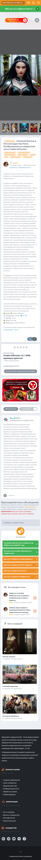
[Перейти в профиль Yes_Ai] (5, 419)
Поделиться (11, 409)
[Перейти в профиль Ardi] (5, 164)
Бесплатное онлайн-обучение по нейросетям (17, 552)
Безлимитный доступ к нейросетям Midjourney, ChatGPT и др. (18, 544)
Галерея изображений (11, 780)
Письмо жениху (9, 657)
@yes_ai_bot (25, 748)
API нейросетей (9, 818)
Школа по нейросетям (11, 815)
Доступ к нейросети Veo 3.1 (15, 571)
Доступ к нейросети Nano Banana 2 (18, 559)
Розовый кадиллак (10, 686)
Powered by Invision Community (20, 856)
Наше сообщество (10, 783)
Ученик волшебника (11, 716)
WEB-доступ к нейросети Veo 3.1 (18, 9)
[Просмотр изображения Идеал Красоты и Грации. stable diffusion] (14, 127)
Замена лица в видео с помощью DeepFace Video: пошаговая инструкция (20, 610)
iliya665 (7, 659)
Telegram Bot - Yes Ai (10, 330)
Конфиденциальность (11, 789)
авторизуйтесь (30, 507)
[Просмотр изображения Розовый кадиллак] (20, 674)
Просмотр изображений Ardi (20, 167)
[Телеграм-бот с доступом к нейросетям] (20, 390)
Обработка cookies (10, 792)
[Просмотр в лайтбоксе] (20, 75)
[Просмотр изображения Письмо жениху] (20, 641)
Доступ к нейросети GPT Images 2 (18, 565)
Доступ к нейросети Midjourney (17, 577)
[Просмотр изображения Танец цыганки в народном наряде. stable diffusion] (33, 127)
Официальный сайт (10, 786)
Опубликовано (22, 420)
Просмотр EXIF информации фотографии (20, 371)
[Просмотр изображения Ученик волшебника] (20, 704)
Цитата (11, 495)
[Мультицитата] (5, 495)
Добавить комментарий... (14, 523)
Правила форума (9, 794)
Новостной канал (9, 821)
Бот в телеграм (8, 812)
